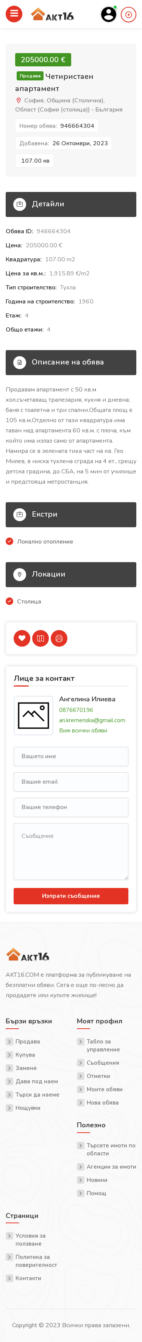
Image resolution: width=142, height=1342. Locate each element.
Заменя (26, 1068)
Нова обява (103, 1102)
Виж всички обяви (83, 730)
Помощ (96, 1193)
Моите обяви (105, 1089)
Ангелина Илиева (87, 698)
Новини (97, 1180)
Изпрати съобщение (71, 896)
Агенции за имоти (111, 1167)
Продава (28, 1041)
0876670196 (76, 710)
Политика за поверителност (36, 1261)
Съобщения (103, 1063)
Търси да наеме (37, 1094)
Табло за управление (103, 1045)
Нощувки (28, 1108)
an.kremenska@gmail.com (92, 720)
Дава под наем (37, 1081)
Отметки (98, 1076)
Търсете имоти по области (111, 1149)
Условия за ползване (31, 1240)
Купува (25, 1055)
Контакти (28, 1278)
